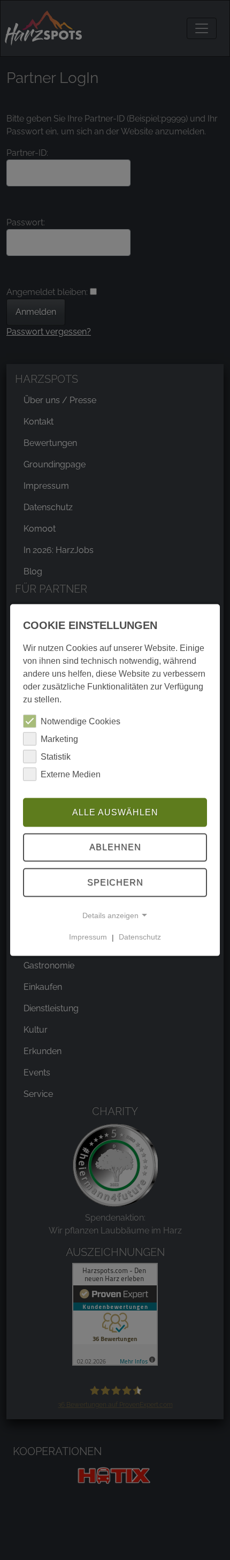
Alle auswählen (115, 811)
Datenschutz (140, 937)
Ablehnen (115, 847)
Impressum (88, 937)
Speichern (115, 882)
